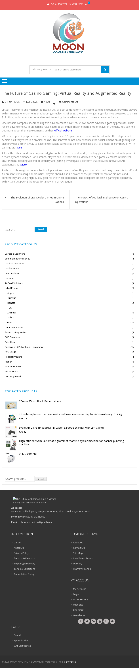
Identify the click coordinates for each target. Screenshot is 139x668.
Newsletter (79, 615)
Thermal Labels (13, 366)
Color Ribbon (12, 273)
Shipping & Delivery (24, 563)
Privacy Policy (21, 553)
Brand (17, 635)
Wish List (78, 604)
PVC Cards (10, 351)
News (47, 101)
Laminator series (14, 327)
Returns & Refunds (24, 558)
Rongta (11, 302)
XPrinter (11, 312)
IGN (19, 147)
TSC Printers (11, 371)
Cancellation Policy (24, 574)
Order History (80, 599)
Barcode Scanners (15, 253)
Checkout (78, 610)
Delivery (77, 563)
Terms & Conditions (24, 568)
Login (76, 594)
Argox (10, 293)
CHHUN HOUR (12, 101)
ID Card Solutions (14, 283)
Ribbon (8, 361)
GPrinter (9, 278)
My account (79, 588)
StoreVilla (71, 661)
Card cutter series (14, 263)
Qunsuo (11, 298)
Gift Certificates (22, 645)
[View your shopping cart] (86, 4)
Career (18, 542)
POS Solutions (12, 337)
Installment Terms (83, 558)
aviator (24, 164)
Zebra (10, 317)
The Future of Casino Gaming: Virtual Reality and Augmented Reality (66, 93)
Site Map (78, 553)
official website (63, 130)
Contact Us (79, 547)
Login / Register (58, 4)
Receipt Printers (13, 356)
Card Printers (12, 268)
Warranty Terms (82, 568)
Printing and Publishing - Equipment (24, 347)
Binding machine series (17, 258)
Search (40, 479)
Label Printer (12, 288)
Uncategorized (13, 376)
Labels (8, 322)
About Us (19, 547)
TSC (9, 307)
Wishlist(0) (77, 4)
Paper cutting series (16, 332)
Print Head (10, 342)
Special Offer (21, 640)
